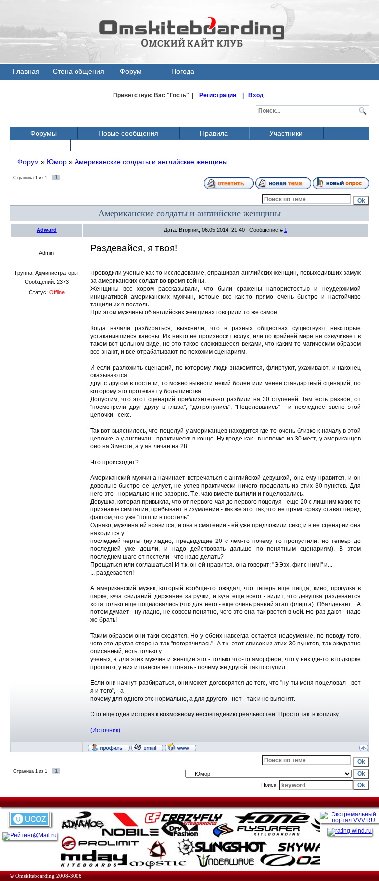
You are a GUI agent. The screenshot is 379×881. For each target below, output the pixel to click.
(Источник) (105, 730)
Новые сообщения (128, 133)
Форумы (43, 133)
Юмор (57, 162)
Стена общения (78, 71)
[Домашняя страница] (180, 747)
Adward (47, 230)
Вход (256, 95)
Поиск (39, 145)
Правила (214, 133)
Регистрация (217, 95)
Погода (182, 71)
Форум (131, 71)
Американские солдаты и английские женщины (151, 162)
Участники (286, 133)
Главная (26, 71)
